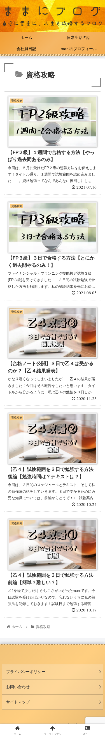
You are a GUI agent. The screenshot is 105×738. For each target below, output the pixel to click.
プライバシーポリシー (25, 671)
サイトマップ (18, 702)
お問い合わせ (18, 687)
